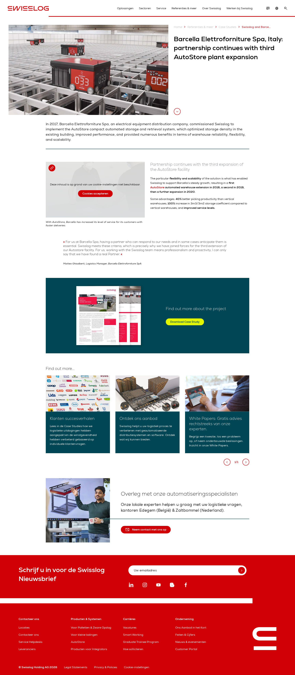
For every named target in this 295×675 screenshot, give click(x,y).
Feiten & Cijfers (185, 635)
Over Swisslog (211, 8)
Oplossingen (125, 8)
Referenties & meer (184, 8)
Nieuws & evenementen (190, 642)
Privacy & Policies (105, 667)
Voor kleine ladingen (84, 635)
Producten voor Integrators (89, 649)
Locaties (24, 627)
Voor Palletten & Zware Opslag (91, 627)
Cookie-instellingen (136, 667)
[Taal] (276, 8)
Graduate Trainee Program (141, 642)
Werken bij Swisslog (239, 8)
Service (161, 8)
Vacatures (129, 627)
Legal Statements (75, 667)
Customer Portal (186, 649)
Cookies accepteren (95, 193)
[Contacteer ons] (268, 8)
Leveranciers (27, 649)
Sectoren (145, 8)
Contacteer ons (29, 635)
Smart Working (133, 635)
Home (178, 27)
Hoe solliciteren (133, 649)
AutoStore (157, 187)
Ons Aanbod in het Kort (190, 627)
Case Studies (227, 27)
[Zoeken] (285, 8)
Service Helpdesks (30, 642)
